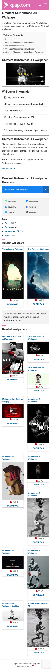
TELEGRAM (12, 207)
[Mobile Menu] (45, 5)
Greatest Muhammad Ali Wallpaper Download (24, 52)
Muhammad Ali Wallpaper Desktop (10, 604)
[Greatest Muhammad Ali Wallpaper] (25, 74)
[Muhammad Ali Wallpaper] (38, 423)
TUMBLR (10, 212)
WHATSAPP (11, 201)
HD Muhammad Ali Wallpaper (36, 337)
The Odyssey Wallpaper (13, 249)
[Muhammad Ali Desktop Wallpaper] (13, 411)
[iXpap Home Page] (17, 4)
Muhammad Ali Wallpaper (34, 400)
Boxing (8, 227)
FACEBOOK (32, 207)
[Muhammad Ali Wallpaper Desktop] (13, 615)
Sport (8, 235)
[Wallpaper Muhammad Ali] (38, 628)
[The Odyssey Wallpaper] (13, 275)
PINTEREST (32, 212)
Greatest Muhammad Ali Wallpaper (20, 42)
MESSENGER (33, 201)
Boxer (8, 223)
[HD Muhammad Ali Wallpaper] (38, 348)
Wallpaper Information (14, 45)
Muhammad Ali (9, 168)
